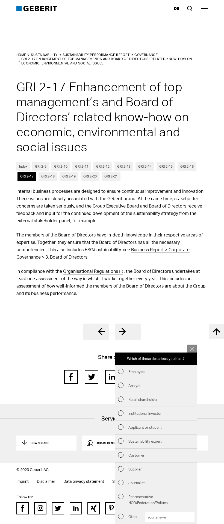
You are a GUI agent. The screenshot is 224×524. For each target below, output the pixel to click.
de (176, 8)
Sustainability (44, 55)
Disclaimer (46, 481)
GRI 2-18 (48, 176)
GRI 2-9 (40, 166)
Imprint (22, 481)
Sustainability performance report (96, 55)
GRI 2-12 (103, 166)
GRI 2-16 (187, 166)
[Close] (192, 349)
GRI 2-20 (90, 176)
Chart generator (110, 443)
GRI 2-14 (145, 166)
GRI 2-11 (82, 166)
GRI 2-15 (166, 166)
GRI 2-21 (111, 176)
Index (23, 166)
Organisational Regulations (90, 271)
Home (21, 55)
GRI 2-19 (69, 176)
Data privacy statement (83, 481)
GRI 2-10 (60, 166)
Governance (146, 55)
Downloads (40, 443)
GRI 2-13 (124, 166)
